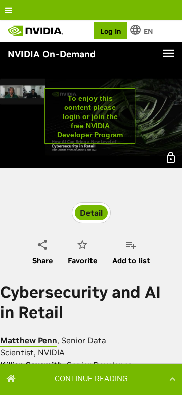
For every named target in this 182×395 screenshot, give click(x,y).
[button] (91, 379)
